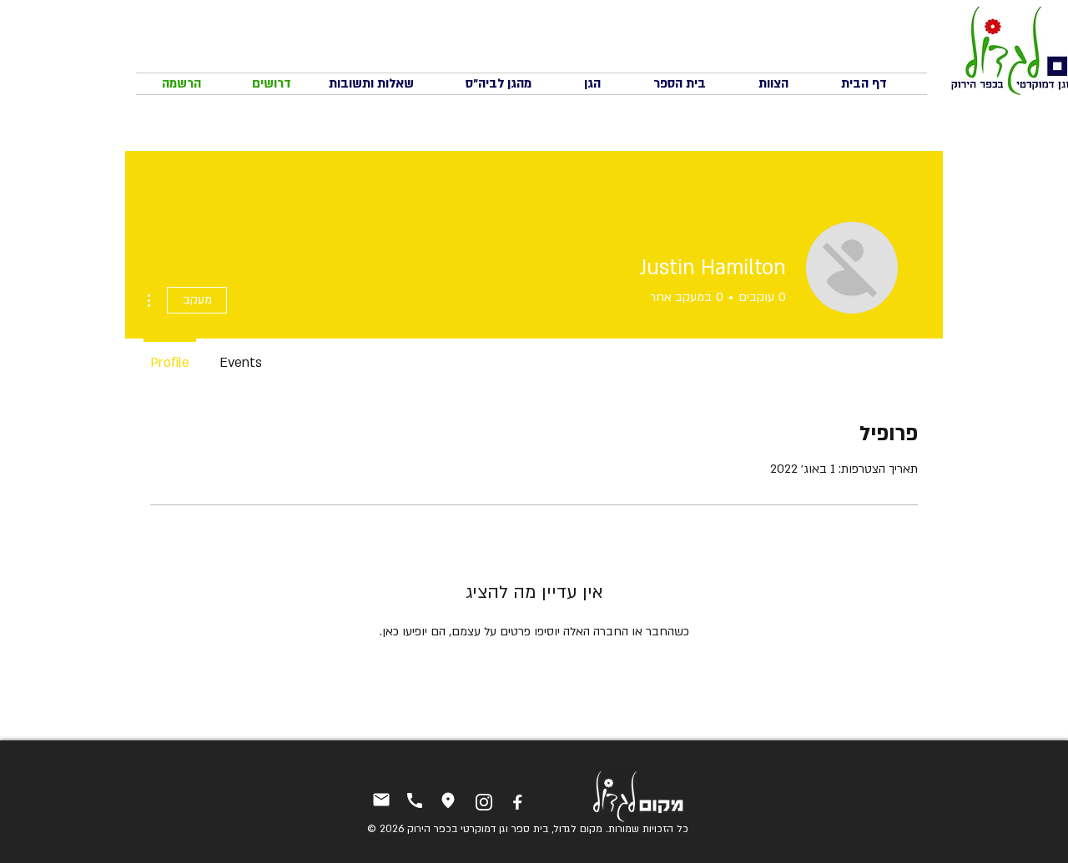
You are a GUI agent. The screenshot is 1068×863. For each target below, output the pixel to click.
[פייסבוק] (517, 802)
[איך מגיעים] (448, 801)
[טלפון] (414, 801)
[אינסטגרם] (483, 802)
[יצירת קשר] (381, 800)
